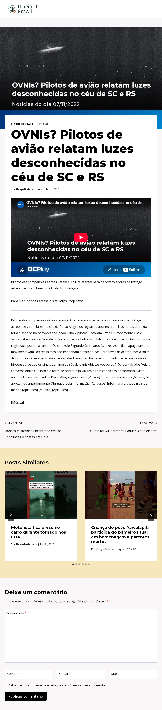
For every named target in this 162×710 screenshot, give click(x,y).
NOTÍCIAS (43, 123)
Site (114, 674)
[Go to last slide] (11, 516)
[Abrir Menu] (153, 9)
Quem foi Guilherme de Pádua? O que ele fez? (123, 427)
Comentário (16, 613)
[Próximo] (151, 516)
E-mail (64, 674)
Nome (12, 674)
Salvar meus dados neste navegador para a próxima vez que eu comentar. (57, 685)
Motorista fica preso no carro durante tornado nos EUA (38, 532)
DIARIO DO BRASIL (22, 123)
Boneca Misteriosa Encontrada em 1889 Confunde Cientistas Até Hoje (34, 430)
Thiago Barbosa (25, 189)
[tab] (73, 564)
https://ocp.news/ (72, 301)
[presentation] (41, 495)
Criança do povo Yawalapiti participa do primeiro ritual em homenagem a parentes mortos (120, 534)
